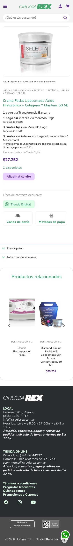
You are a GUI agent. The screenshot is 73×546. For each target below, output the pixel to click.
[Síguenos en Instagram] (19, 502)
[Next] (63, 333)
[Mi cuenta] (60, 6)
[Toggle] (3, 249)
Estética (52, 90)
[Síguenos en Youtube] (33, 502)
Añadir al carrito (19, 176)
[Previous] (9, 333)
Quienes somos (14, 491)
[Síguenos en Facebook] (6, 502)
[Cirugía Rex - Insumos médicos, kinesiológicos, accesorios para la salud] (35, 6)
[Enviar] (65, 17)
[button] (5, 6)
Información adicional (22, 257)
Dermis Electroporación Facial (22, 351)
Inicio (6, 90)
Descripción (15, 248)
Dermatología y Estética (28, 90)
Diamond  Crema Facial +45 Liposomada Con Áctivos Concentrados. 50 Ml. (51, 356)
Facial (22, 93)
